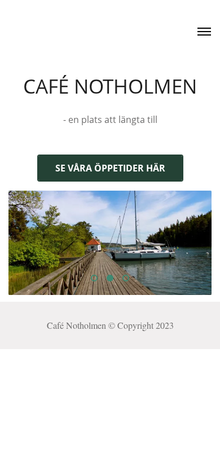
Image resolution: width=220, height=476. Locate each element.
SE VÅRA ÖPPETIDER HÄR (110, 168)
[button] (94, 278)
